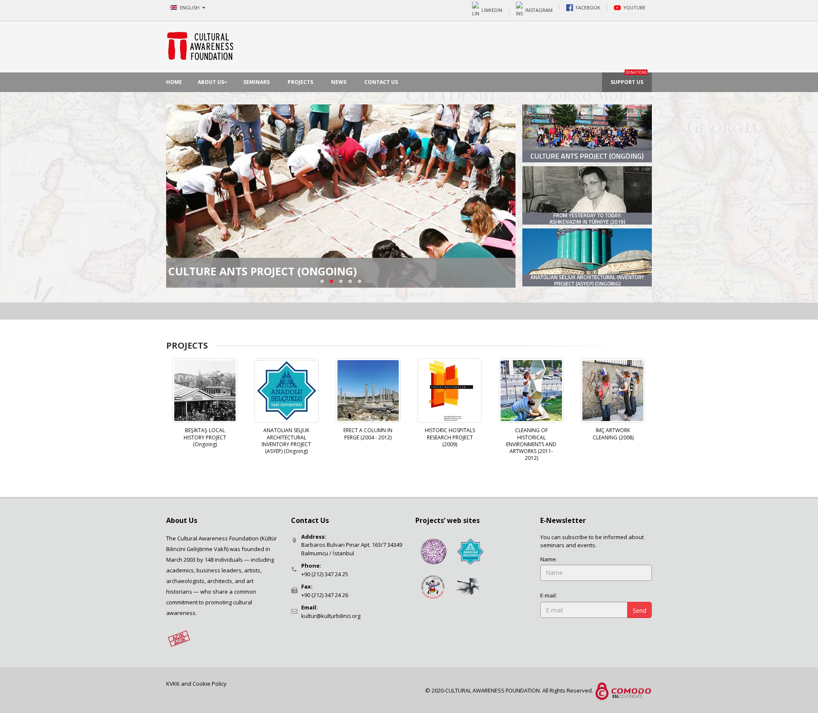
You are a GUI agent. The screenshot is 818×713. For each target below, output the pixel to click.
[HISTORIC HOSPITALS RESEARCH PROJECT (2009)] (450, 390)
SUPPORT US (629, 79)
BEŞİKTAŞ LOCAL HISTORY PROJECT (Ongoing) (205, 437)
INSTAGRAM (539, 9)
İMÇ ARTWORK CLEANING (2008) (613, 434)
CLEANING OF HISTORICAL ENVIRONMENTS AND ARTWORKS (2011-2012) (531, 444)
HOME (174, 82)
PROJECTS (300, 82)
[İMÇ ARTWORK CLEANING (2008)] (613, 390)
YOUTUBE (634, 7)
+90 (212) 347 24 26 (324, 595)
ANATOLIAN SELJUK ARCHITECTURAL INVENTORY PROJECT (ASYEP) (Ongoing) (286, 441)
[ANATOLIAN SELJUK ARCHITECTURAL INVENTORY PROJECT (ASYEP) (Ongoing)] (286, 390)
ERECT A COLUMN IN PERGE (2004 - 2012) (367, 434)
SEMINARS (256, 82)
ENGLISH (190, 7)
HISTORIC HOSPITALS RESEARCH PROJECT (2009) (450, 437)
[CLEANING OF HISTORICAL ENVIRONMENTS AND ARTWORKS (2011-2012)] (531, 390)
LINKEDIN (491, 9)
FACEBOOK (588, 7)
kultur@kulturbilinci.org (330, 616)
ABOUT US (211, 82)
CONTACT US (381, 82)
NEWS (338, 82)
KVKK (173, 683)
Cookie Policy (210, 683)
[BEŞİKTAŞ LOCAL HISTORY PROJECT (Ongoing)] (205, 390)
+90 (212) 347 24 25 (324, 574)
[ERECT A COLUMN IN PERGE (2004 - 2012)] (368, 390)
